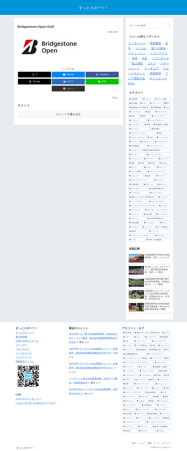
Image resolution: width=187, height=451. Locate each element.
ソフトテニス (159, 53)
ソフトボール (160, 58)
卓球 (134, 58)
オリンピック (158, 78)
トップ (156, 443)
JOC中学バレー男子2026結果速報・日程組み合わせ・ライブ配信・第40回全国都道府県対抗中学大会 (93, 338)
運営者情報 (21, 337)
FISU (131, 83)
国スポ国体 (158, 48)
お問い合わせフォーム (27, 341)
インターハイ (137, 43)
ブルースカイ (22, 349)
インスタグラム (24, 353)
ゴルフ (151, 63)
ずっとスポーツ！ (25, 332)
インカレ (141, 48)
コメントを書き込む (68, 114)
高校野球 (155, 73)
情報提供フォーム (25, 361)
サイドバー (166, 443)
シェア (142, 443)
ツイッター (21, 345)
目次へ (134, 443)
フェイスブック (24, 357)
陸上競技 (137, 63)
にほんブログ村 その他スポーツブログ (35, 403)
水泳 (144, 58)
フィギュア (151, 68)
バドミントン (137, 53)
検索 (149, 443)
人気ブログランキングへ (28, 399)
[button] (68, 88)
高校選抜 (155, 43)
